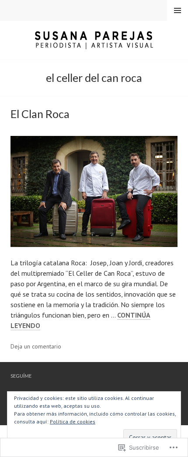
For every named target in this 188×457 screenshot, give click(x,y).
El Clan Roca (40, 113)
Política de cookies (72, 421)
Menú (177, 10)
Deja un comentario (35, 346)
